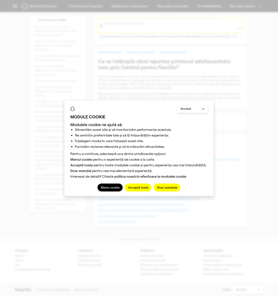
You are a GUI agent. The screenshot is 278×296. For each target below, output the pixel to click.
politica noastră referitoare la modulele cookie (150, 176)
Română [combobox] (186, 108)
